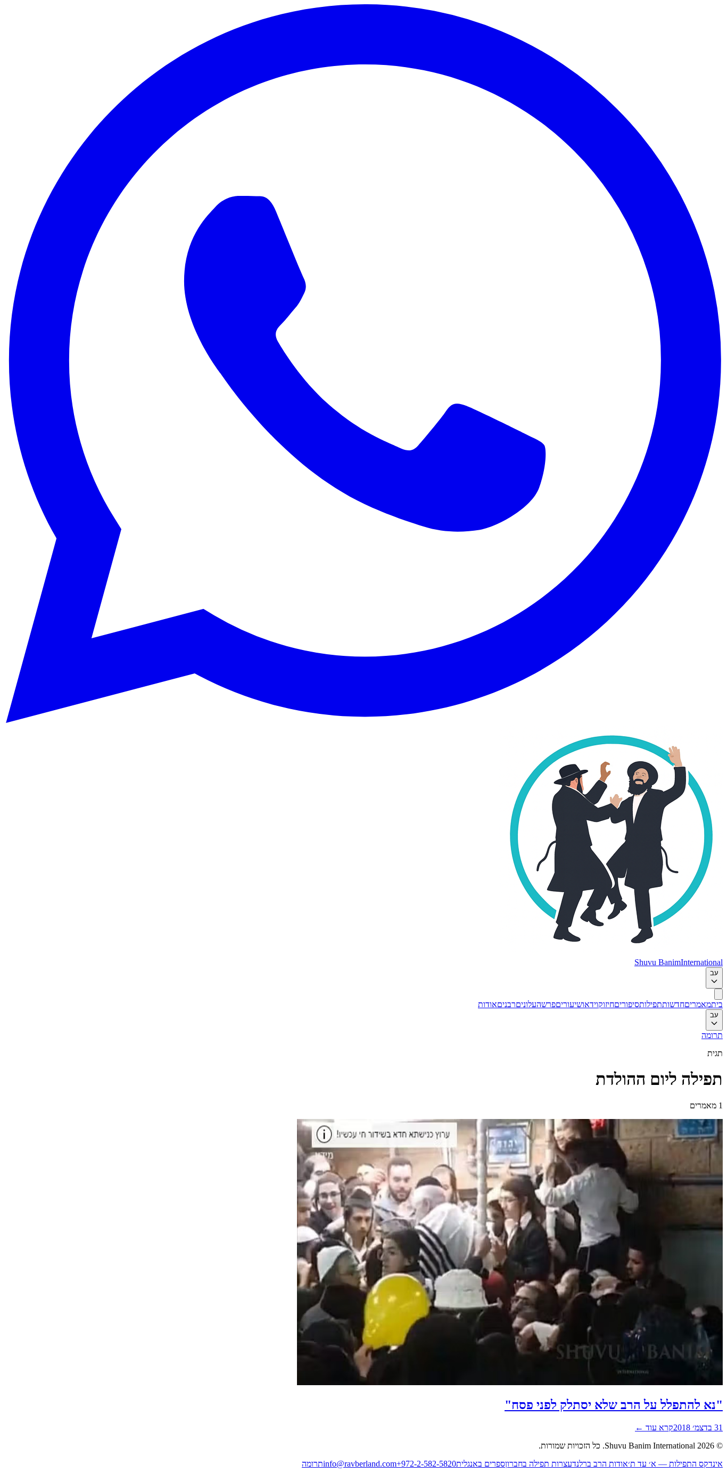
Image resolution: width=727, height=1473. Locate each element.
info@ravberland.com (359, 1463)
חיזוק (606, 1004)
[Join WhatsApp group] (363, 720)
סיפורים (626, 1004)
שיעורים (569, 1004)
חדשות (673, 1004)
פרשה (546, 1004)
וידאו (590, 1004)
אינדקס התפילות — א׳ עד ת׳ (675, 1463)
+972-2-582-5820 (426, 1463)
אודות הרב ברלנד (600, 1463)
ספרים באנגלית (480, 1463)
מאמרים (697, 1004)
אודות (487, 1004)
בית (717, 1004)
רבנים (506, 1004)
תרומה (712, 1035)
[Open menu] (718, 994)
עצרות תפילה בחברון (538, 1463)
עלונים (526, 1004)
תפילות (650, 1004)
